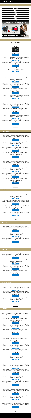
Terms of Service (17, 414)
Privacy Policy (13, 414)
